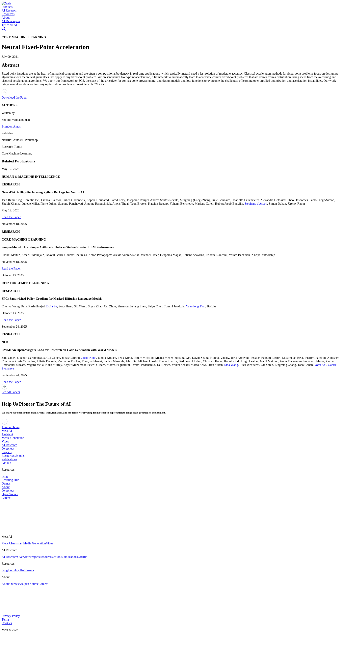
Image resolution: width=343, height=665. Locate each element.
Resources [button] (8, 14)
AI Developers (11, 21)
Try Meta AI (9, 24)
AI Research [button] (9, 10)
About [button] (6, 17)
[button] (6, 3)
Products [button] (7, 7)
